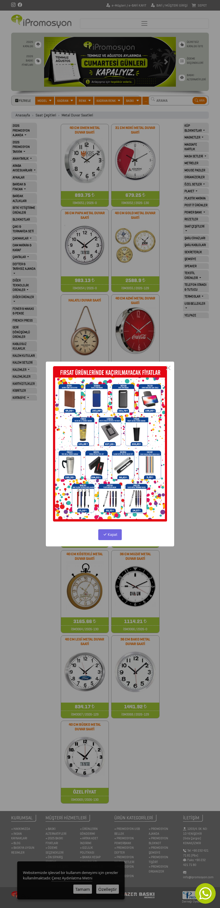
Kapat (112, 534)
